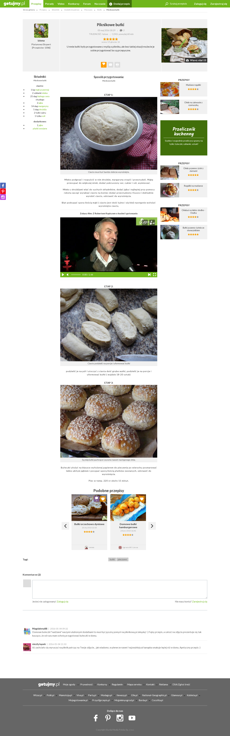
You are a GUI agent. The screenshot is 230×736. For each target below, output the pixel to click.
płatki (35, 128)
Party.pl (92, 695)
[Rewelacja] (116, 39)
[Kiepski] (104, 39)
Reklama (163, 684)
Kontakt (150, 684)
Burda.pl (143, 700)
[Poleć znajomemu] (110, 65)
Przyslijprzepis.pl (101, 700)
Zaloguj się (200, 3)
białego (41, 96)
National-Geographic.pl (154, 695)
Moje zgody (69, 684)
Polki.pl (50, 695)
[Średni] (107, 39)
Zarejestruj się (218, 3)
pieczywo (122, 559)
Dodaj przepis (121, 3)
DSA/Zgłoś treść (181, 684)
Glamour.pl (176, 695)
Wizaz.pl (37, 695)
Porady (49, 3)
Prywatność (86, 684)
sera (47, 96)
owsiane (43, 128)
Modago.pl (106, 695)
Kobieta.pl (192, 695)
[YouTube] (133, 717)
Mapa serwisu (134, 684)
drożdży (43, 109)
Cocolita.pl (157, 700)
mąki (37, 89)
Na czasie (100, 3)
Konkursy (73, 3)
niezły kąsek (39, 644)
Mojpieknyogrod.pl (124, 700)
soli (43, 116)
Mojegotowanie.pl (78, 700)
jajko (41, 125)
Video (61, 3)
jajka (41, 103)
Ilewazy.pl (122, 695)
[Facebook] (3, 185)
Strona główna (29, 10)
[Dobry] (110, 39)
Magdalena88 (39, 628)
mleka (45, 93)
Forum (87, 3)
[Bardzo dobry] (113, 39)
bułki (112, 559)
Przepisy (36, 3)
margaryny (43, 106)
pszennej (44, 89)
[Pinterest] (3, 191)
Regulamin (117, 684)
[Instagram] (3, 197)
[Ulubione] (103, 499)
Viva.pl (80, 695)
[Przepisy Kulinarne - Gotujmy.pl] (14, 3)
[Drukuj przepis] (117, 65)
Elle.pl (134, 695)
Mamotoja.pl (65, 695)
